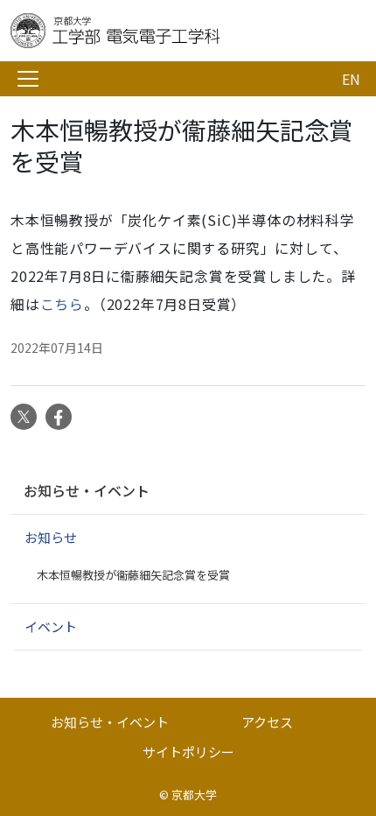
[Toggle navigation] (27, 78)
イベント (50, 626)
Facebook (58, 417)
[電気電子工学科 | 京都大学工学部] (150, 30)
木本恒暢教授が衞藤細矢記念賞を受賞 (133, 574)
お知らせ (50, 537)
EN (351, 79)
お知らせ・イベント (87, 490)
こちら (62, 303)
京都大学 (194, 794)
